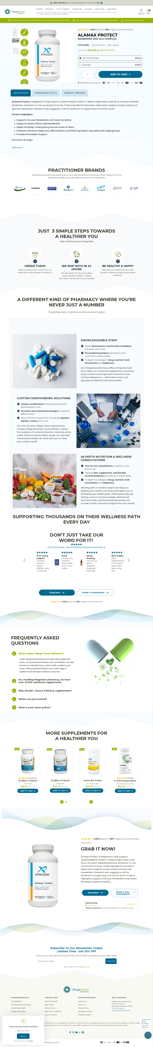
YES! (54, 530)
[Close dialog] (117, 496)
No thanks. (54, 537)
